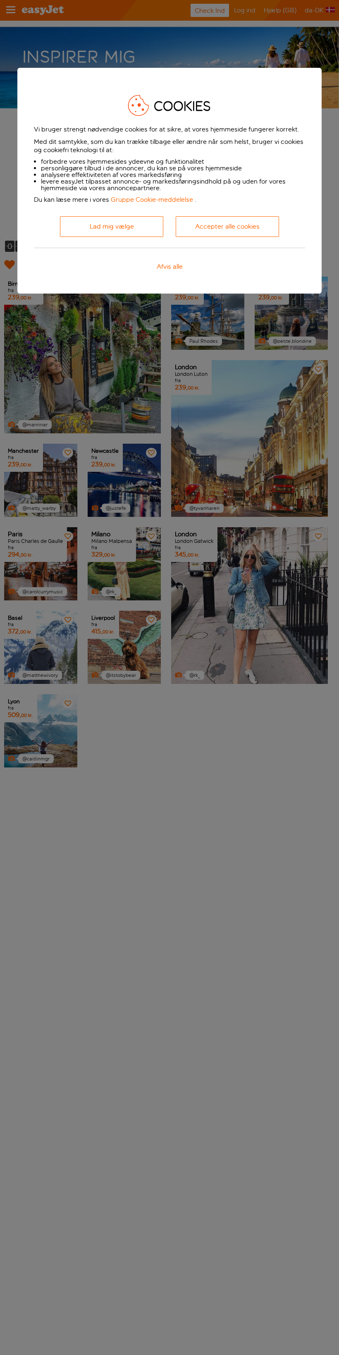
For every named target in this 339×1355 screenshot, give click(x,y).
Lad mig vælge (112, 226)
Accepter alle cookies (227, 226)
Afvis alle (170, 266)
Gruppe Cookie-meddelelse (152, 199)
